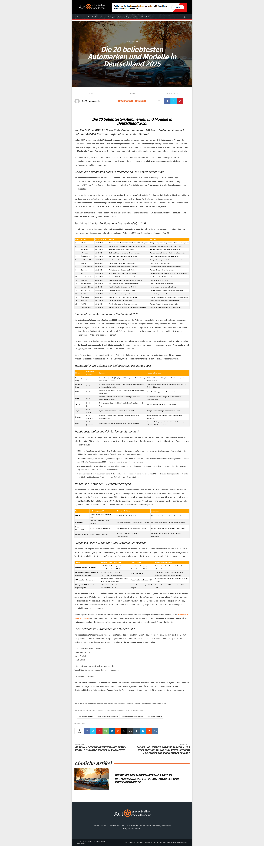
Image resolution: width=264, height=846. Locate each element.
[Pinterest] (180, 101)
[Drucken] (130, 731)
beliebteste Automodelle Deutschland (132, 716)
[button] (184, 17)
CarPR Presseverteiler (91, 101)
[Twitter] (173, 101)
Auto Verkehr (125, 101)
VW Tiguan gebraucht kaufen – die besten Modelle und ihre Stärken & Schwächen (100, 749)
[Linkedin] (112, 731)
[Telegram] (143, 731)
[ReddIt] (118, 731)
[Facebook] (167, 101)
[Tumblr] (136, 731)
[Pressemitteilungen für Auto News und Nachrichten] (92, 7)
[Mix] (149, 731)
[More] (186, 101)
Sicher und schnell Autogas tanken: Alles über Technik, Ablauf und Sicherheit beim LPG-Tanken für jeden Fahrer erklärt (163, 750)
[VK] (155, 731)
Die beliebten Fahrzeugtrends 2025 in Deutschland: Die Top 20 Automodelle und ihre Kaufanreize (147, 779)
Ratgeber (140, 101)
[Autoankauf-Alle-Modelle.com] (132, 814)
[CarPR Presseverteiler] (78, 101)
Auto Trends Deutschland (86, 716)
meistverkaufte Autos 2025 (154, 716)
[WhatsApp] (106, 731)
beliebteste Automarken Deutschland (107, 716)
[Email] (124, 731)
